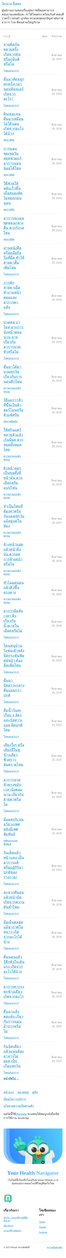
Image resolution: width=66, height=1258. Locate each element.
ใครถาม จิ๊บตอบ (11, 3)
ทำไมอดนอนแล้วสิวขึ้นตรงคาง (14, 587)
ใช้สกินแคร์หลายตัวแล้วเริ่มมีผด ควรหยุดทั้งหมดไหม (13, 439)
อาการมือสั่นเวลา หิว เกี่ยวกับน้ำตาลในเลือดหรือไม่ (13, 620)
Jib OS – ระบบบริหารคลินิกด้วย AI (16, 1219)
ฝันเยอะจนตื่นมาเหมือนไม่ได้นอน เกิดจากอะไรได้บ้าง (14, 123)
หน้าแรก (9, 1092)
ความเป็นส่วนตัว (54, 1247)
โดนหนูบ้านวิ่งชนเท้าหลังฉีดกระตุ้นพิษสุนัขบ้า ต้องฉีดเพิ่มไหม (14, 655)
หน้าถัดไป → (11, 1078)
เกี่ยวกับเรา (9, 1225)
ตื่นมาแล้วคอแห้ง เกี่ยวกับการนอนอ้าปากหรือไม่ (13, 1021)
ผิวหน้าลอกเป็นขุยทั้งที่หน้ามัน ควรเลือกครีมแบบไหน (13, 478)
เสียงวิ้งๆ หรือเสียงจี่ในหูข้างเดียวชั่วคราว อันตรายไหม (14, 754)
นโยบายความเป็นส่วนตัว (19, 1105)
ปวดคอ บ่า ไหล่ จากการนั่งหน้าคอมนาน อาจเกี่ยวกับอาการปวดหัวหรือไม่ (13, 337)
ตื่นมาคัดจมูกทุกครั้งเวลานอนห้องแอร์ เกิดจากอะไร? (14, 89)
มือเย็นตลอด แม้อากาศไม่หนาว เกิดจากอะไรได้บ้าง (13, 932)
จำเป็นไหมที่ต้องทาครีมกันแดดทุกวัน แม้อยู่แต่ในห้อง (14, 516)
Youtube (42, 1227)
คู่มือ (35, 1092)
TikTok (42, 1222)
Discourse (21, 1113)
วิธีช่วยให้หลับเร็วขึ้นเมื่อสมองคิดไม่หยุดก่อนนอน (13, 193)
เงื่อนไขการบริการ (15, 1099)
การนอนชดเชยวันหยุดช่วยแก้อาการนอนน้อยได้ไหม (12, 158)
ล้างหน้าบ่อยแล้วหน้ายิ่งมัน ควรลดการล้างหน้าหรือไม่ (13, 554)
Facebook (43, 1232)
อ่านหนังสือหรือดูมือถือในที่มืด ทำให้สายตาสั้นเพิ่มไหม (14, 257)
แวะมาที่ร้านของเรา (13, 1230)
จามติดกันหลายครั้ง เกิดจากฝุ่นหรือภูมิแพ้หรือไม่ (12, 54)
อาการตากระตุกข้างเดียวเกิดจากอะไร (14, 991)
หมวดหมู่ (23, 1092)
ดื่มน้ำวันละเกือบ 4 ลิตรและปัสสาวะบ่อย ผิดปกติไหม (13, 720)
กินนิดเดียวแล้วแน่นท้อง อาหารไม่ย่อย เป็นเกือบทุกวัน (14, 1056)
